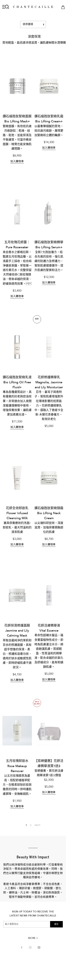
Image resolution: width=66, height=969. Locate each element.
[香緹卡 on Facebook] (22, 948)
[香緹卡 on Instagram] (30, 948)
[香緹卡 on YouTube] (39, 948)
